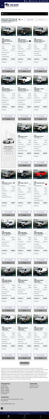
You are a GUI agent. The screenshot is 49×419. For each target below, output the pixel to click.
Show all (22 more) (24, 365)
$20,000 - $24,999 (5, 392)
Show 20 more (24, 363)
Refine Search (30, 19)
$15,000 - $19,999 (5, 390)
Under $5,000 (4, 386)
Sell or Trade (8, 152)
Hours (13, 403)
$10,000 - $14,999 (5, 389)
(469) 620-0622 (7, 403)
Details (8, 71)
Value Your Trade (34, 387)
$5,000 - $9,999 (4, 387)
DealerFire (27, 412)
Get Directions (4, 400)
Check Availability (8, 68)
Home (2, 9)
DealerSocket (35, 412)
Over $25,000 (4, 393)
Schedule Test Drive (34, 386)
